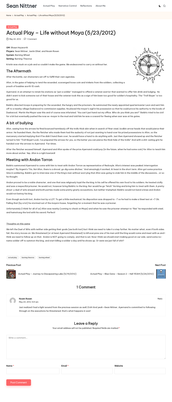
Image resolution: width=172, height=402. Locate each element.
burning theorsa (28, 257)
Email (64, 365)
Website (118, 365)
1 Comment (32, 39)
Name (10, 365)
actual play (12, 257)
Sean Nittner (21, 6)
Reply (160, 298)
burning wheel (44, 257)
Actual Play (12, 27)
